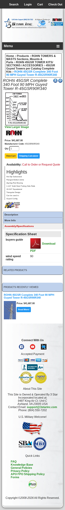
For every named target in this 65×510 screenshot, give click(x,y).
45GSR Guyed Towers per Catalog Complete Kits (30, 68)
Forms (15, 477)
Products (23, 55)
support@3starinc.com (42, 407)
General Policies (21, 467)
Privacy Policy (20, 470)
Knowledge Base (22, 464)
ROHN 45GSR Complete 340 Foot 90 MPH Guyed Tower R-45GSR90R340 (32, 73)
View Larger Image (17, 127)
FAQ (13, 461)
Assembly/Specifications (19, 226)
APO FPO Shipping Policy (28, 474)
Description (11, 214)
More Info (10, 220)
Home (10, 55)
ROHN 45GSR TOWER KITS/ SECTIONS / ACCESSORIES (29, 64)
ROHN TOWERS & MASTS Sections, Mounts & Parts (31, 59)
